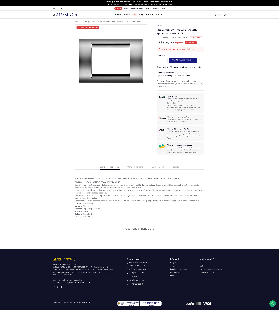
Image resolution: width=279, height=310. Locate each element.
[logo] (65, 14)
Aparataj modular (88, 22)
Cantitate (161, 55)
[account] (218, 14)
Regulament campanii (178, 269)
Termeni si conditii (207, 272)
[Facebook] (54, 8)
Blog (141, 14)
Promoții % (161, 86)
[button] (272, 303)
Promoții (128, 14)
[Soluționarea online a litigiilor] (151, 303)
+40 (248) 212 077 (136, 276)
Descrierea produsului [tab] (110, 167)
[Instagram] (57, 8)
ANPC (202, 263)
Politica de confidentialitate (211, 269)
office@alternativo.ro (137, 269)
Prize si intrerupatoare (192, 84)
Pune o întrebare (180, 67)
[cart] (224, 14)
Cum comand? (176, 272)
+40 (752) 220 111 (136, 284)
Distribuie (196, 67)
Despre (149, 14)
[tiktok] (61, 287)
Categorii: (161, 81)
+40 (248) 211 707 (136, 273)
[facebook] (54, 287)
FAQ (201, 266)
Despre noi (174, 263)
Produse (117, 14)
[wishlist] (221, 14)
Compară (163, 67)
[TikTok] (61, 8)
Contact (160, 14)
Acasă (77, 22)
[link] (142, 29)
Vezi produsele (159, 8)
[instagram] (57, 287)
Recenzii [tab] (175, 167)
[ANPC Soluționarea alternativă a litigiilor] (128, 303)
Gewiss (160, 26)
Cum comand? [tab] (158, 167)
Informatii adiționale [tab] (136, 167)
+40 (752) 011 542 (136, 280)
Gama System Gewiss (166, 84)
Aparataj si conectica (190, 81)
